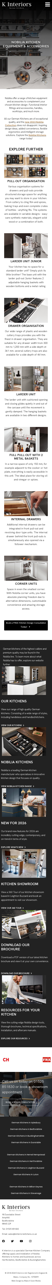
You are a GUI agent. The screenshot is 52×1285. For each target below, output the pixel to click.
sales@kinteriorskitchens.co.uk (22, 1234)
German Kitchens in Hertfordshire (26, 1161)
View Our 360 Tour (11, 908)
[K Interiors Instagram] (30, 1241)
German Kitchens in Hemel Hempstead (26, 1154)
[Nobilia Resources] (24, 989)
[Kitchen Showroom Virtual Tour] (24, 863)
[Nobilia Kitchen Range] (24, 741)
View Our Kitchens (11, 725)
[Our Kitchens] (24, 680)
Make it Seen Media (32, 1281)
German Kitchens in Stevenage (26, 1193)
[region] (26, 44)
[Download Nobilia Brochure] (24, 924)
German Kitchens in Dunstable (26, 1142)
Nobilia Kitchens (37, 135)
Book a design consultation (20, 1102)
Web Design (16, 1281)
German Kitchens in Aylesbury (26, 1122)
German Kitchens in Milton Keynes (26, 1186)
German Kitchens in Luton (26, 1174)
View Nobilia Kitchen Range (16, 786)
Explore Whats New (12, 847)
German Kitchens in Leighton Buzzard (26, 1168)
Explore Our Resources (14, 1038)
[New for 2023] (24, 802)
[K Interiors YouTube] (21, 1241)
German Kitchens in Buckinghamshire (26, 1136)
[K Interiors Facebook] (3, 1241)
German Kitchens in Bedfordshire (26, 1129)
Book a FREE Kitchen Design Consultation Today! (26, 624)
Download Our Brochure (15, 973)
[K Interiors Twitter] (12, 1241)
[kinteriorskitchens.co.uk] (16, 5)
